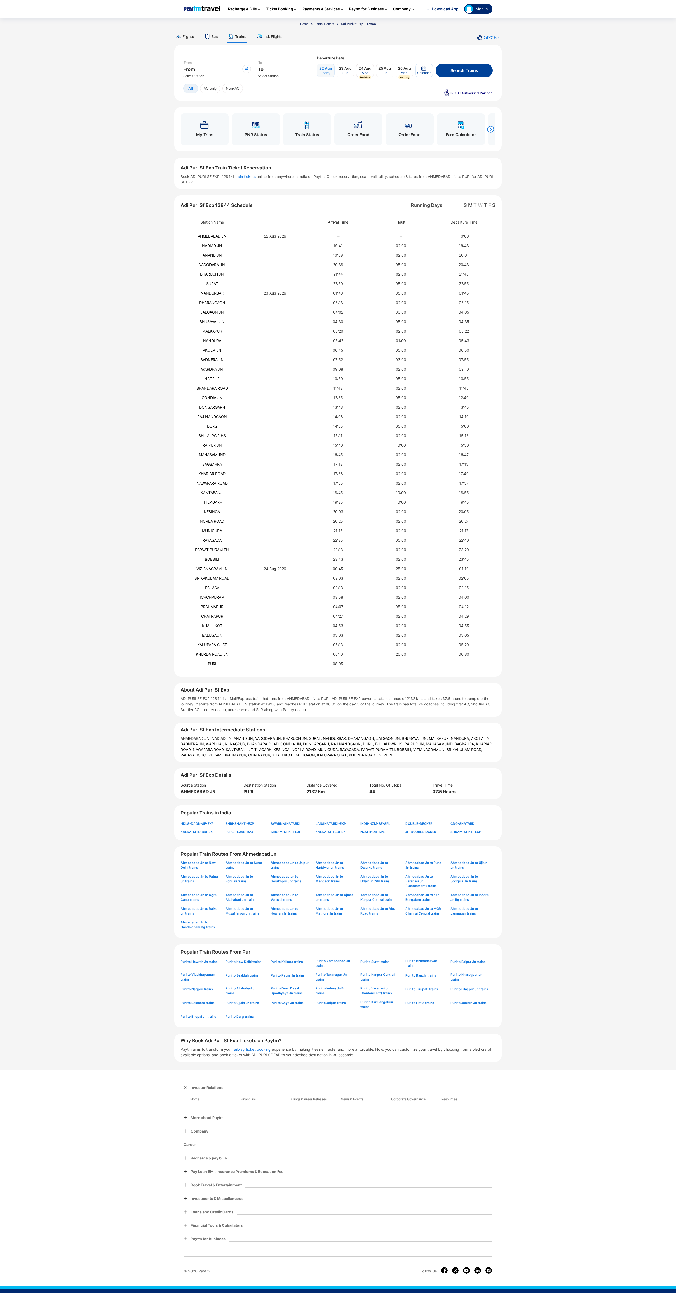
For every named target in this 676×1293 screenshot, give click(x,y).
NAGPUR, (238, 744)
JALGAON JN (212, 312)
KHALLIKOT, (283, 755)
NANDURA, (461, 738)
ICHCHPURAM (212, 597)
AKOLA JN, (481, 738)
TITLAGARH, (262, 749)
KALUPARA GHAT (212, 644)
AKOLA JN (212, 350)
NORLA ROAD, (305, 749)
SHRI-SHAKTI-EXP (240, 824)
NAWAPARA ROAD (212, 483)
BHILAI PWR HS (212, 435)
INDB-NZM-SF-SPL (375, 824)
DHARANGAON (212, 302)
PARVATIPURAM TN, (379, 749)
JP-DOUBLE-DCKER (420, 832)
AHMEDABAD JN (212, 236)
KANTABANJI (212, 492)
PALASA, (189, 755)
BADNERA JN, (193, 744)
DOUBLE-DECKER (419, 824)
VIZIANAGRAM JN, (430, 749)
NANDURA (212, 340)
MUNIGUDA (212, 530)
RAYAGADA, (350, 749)
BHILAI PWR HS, (390, 744)
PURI (212, 663)
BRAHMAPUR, (235, 755)
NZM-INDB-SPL (372, 832)
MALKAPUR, (440, 738)
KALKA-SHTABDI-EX (197, 832)
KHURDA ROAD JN (212, 654)
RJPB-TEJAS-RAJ (239, 832)
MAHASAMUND (212, 454)
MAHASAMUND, (440, 744)
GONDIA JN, (291, 744)
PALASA (212, 587)
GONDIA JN (212, 397)
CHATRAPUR (212, 616)
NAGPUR (212, 378)
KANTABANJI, (238, 749)
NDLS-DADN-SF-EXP (197, 824)
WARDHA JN (212, 369)
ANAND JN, (244, 738)
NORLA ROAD (212, 521)
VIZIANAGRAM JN (212, 568)
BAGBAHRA (212, 464)
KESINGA (212, 511)
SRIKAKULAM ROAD (212, 578)
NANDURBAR (212, 293)
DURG (212, 426)
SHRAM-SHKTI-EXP (286, 832)
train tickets (245, 176)
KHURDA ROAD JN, (366, 755)
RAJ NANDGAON (212, 416)
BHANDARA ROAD (212, 388)
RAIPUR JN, (415, 744)
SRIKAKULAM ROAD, (464, 749)
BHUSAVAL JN (212, 321)
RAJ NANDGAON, (347, 744)
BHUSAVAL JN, (415, 738)
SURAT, (316, 738)
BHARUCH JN (212, 274)
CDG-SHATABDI (462, 824)
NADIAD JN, (223, 738)
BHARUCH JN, (296, 738)
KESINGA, (283, 749)
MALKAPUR (212, 331)
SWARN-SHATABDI (285, 824)
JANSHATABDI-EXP (331, 824)
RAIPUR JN (212, 445)
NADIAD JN (212, 245)
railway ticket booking (252, 1049)
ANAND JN (212, 255)
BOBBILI (212, 559)
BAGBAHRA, (465, 744)
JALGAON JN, (389, 738)
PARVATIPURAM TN (212, 549)
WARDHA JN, (218, 744)
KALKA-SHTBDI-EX (330, 832)
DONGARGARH (212, 407)
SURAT (212, 283)
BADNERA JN (212, 359)
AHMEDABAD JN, (196, 738)
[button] (424, 70)
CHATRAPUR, (260, 755)
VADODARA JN (212, 264)
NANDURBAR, (335, 738)
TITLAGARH (212, 502)
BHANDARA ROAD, (263, 744)
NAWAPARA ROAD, (209, 749)
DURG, (369, 744)
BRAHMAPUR (212, 606)
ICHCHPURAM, (210, 755)
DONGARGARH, (317, 744)
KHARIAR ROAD (212, 473)
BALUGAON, (306, 755)
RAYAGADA (212, 540)
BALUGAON (212, 635)
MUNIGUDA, (329, 749)
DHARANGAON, (362, 738)
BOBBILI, (405, 749)
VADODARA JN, (269, 738)
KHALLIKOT (212, 625)
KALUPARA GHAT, (333, 755)
